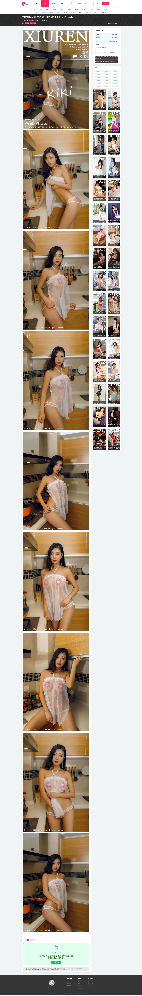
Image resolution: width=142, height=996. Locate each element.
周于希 (115, 74)
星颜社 (84, 9)
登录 (98, 4)
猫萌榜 (80, 12)
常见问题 (80, 988)
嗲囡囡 (44, 12)
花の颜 (51, 12)
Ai (31, 12)
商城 (62, 4)
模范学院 (88, 12)
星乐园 (58, 12)
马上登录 (56, 962)
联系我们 (90, 986)
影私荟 (73, 12)
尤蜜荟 (47, 9)
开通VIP (105, 3)
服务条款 (69, 986)
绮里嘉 (98, 80)
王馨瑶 (115, 80)
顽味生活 (104, 12)
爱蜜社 (40, 9)
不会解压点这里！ (107, 54)
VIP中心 (80, 981)
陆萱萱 (115, 83)
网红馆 (96, 12)
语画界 (98, 9)
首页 (45, 4)
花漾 (37, 12)
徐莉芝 (98, 83)
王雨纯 (115, 77)
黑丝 (107, 83)
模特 (53, 4)
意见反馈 (90, 983)
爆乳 (107, 74)
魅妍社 (55, 9)
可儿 (107, 80)
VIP (71, 4)
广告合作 (90, 981)
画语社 (98, 74)
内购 (105, 9)
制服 (116, 86)
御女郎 (66, 12)
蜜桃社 (69, 9)
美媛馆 (62, 9)
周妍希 (106, 77)
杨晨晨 (98, 77)
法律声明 (69, 983)
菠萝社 (76, 9)
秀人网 (33, 9)
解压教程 (80, 986)
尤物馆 (91, 9)
